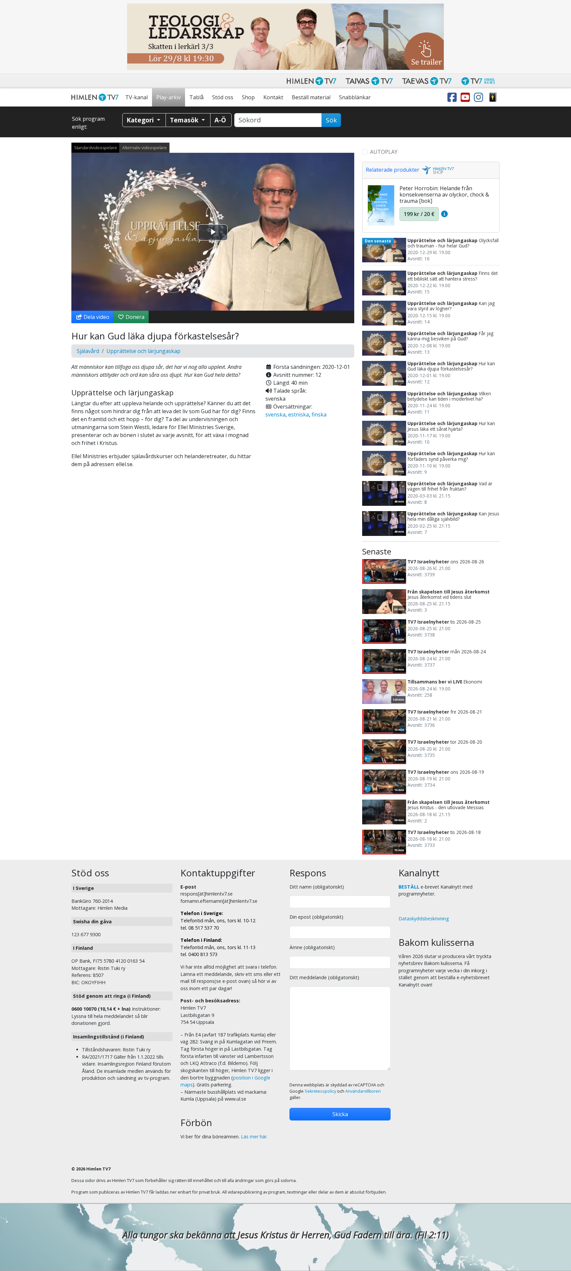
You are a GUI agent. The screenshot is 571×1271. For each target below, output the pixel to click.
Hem (96, 97)
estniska (298, 414)
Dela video (95, 317)
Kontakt (273, 97)
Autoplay (384, 151)
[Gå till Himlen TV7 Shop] (436, 169)
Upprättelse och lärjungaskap (143, 351)
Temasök (185, 119)
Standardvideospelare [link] (95, 148)
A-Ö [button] (220, 119)
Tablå (196, 97)
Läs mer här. (254, 1136)
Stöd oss (222, 97)
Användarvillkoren (363, 1091)
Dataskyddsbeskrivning (424, 918)
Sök (331, 120)
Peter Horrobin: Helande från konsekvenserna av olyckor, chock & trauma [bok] (444, 194)
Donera (134, 317)
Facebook (453, 97)
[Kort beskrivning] (444, 214)
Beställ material (311, 97)
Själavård (88, 351)
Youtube (466, 97)
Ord (493, 97)
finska (319, 414)
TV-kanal (136, 97)
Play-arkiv (168, 97)
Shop (248, 97)
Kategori (141, 119)
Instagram (480, 97)
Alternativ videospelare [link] (144, 148)
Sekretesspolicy (320, 1091)
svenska (275, 414)
